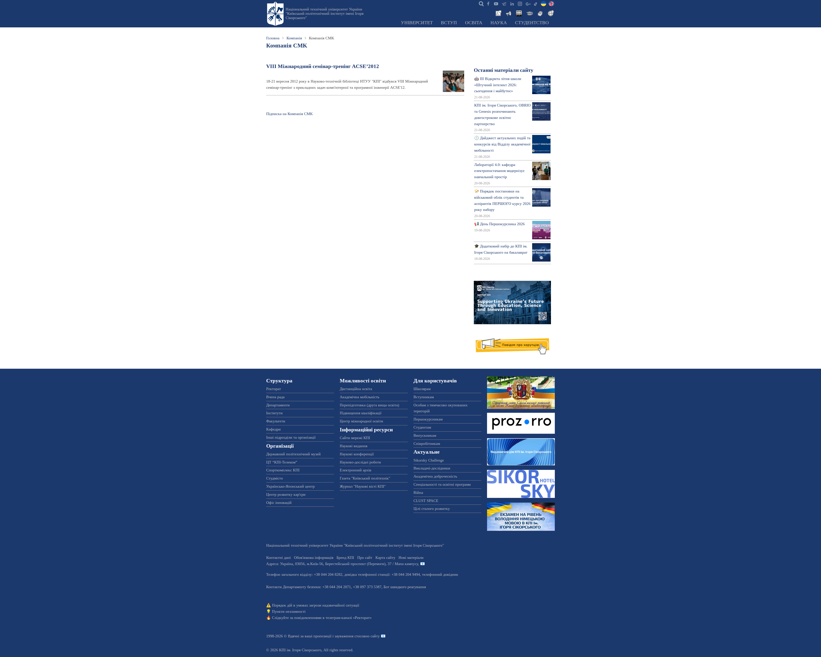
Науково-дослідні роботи (360, 462)
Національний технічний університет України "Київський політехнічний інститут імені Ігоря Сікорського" (324, 13)
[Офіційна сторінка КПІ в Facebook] (488, 3)
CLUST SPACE (425, 501)
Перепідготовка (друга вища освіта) (369, 405)
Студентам (422, 427)
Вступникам (423, 397)
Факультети (275, 421)
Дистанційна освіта (356, 389)
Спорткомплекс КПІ (283, 470)
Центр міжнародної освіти (361, 421)
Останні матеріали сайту (503, 70)
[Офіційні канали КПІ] (504, 3)
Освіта (473, 22)
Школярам (422, 389)
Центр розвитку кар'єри (286, 494)
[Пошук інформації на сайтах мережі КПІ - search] (480, 3)
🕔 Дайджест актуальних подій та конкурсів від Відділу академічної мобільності (502, 144)
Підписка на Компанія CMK (289, 114)
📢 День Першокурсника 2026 (499, 224)
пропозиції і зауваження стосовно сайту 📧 (349, 636)
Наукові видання (353, 446)
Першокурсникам (428, 419)
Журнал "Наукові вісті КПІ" (363, 486)
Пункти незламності (289, 611)
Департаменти (278, 405)
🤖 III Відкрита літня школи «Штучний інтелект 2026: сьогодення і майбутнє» (497, 85)
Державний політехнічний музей (293, 454)
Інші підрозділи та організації (291, 437)
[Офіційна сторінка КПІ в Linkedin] (511, 3)
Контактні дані (278, 557)
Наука (498, 22)
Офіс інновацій (279, 502)
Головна (272, 38)
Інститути (274, 413)
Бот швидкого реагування (405, 587)
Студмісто (274, 478)
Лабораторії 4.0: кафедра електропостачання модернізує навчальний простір (499, 171)
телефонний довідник (440, 574)
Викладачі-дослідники (431, 468)
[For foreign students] (550, 13)
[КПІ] (543, 3)
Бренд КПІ (345, 557)
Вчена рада (275, 397)
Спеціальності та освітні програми (442, 484)
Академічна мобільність (359, 397)
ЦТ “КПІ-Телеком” (281, 462)
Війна (418, 492)
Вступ (449, 22)
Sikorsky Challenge (428, 460)
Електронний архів (355, 470)
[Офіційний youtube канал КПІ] (496, 3)
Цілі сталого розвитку (431, 508)
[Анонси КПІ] (508, 13)
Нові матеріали (411, 557)
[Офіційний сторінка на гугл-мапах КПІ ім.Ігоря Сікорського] (527, 3)
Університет (417, 22)
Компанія (294, 38)
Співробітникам (426, 443)
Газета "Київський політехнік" (365, 478)
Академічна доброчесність (435, 476)
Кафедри (273, 429)
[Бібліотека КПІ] (539, 13)
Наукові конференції (357, 454)
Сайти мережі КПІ (355, 438)
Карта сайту (385, 557)
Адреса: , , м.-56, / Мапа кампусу (342, 564)
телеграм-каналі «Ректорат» (349, 618)
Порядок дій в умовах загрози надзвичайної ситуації (315, 605)
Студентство (532, 22)
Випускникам (424, 435)
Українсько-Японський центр (290, 486)
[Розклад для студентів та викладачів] (519, 13)
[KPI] (551, 3)
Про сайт (364, 557)
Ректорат (273, 389)
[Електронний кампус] (529, 13)
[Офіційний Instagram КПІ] (519, 3)
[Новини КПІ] (498, 13)
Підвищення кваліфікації (360, 413)
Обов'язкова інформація (313, 557)
